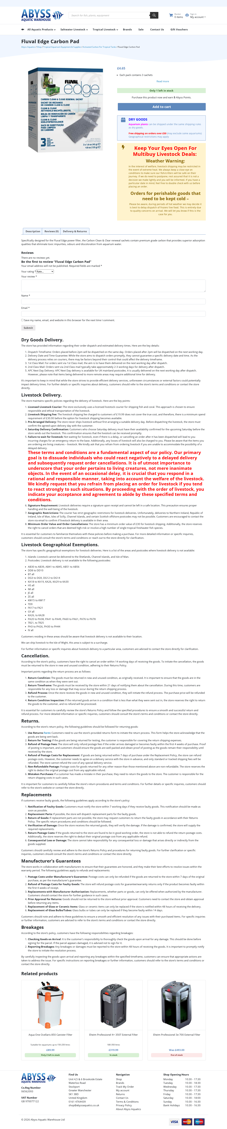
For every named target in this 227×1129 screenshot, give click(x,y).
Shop (39, 47)
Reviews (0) (52, 231)
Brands (120, 1082)
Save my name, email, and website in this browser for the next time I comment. (69, 320)
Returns (120, 1094)
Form (47, 732)
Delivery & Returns (75, 231)
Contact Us (122, 1097)
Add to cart (162, 106)
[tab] (33, 231)
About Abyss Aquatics (128, 1109)
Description (33, 231)
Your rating (28, 271)
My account (122, 1090)
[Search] (154, 15)
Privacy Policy (124, 1105)
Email (25, 307)
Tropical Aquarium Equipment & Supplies (62, 47)
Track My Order (125, 1086)
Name (25, 295)
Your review (29, 276)
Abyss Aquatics (28, 47)
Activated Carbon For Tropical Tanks (99, 47)
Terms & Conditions (127, 1101)
